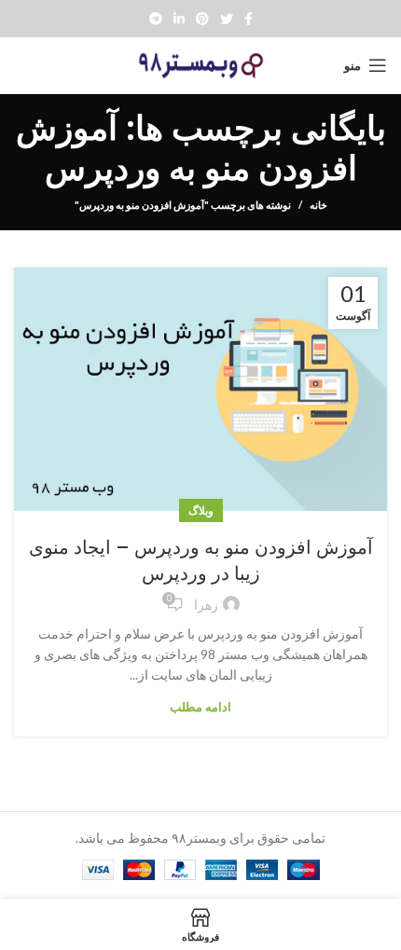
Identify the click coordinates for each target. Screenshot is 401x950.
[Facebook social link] (248, 19)
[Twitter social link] (226, 19)
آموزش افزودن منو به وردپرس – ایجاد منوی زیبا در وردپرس (201, 560)
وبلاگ (201, 510)
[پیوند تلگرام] (156, 19)
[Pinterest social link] (202, 19)
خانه (318, 205)
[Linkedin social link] (179, 19)
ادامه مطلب (200, 707)
